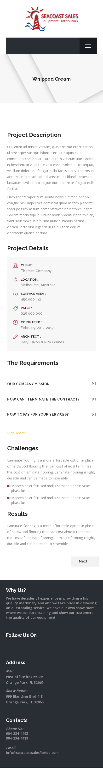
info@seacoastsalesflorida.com (32, 752)
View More (16, 433)
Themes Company (36, 271)
